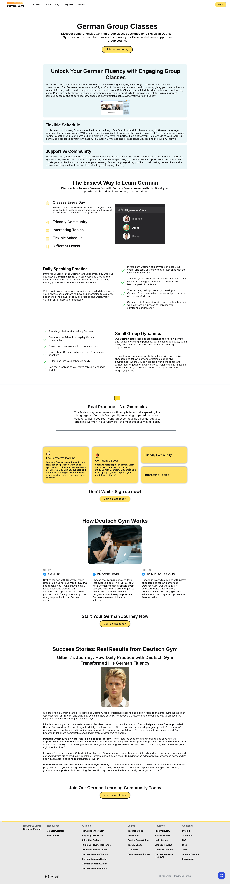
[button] (68, 4)
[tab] (79, 208)
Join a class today (117, 49)
